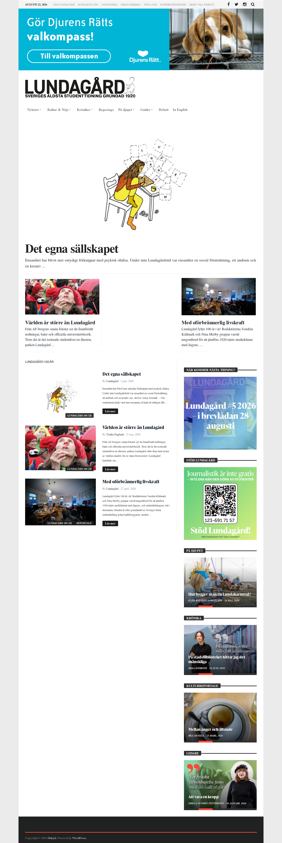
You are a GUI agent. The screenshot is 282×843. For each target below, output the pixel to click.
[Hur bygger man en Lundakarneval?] (220, 582)
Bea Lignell (196, 735)
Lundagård (112, 381)
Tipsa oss (150, 4)
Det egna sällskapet (121, 374)
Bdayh (52, 838)
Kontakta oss (88, 4)
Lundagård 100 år (79, 415)
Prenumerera (131, 4)
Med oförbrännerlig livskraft (131, 481)
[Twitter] (236, 4)
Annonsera (109, 4)
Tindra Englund (115, 434)
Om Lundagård (64, 4)
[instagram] (245, 4)
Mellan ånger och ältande (210, 729)
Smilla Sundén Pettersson (206, 803)
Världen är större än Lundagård (133, 427)
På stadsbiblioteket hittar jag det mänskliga (216, 659)
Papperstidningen (173, 4)
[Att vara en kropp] (220, 784)
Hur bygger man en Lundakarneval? (219, 594)
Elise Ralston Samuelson (205, 600)
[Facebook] (228, 4)
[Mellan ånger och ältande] (220, 717)
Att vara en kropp (203, 796)
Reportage (84, 523)
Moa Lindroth (198, 668)
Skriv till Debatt (201, 4)
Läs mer (110, 411)
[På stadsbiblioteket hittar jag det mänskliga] (220, 649)
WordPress (79, 838)
